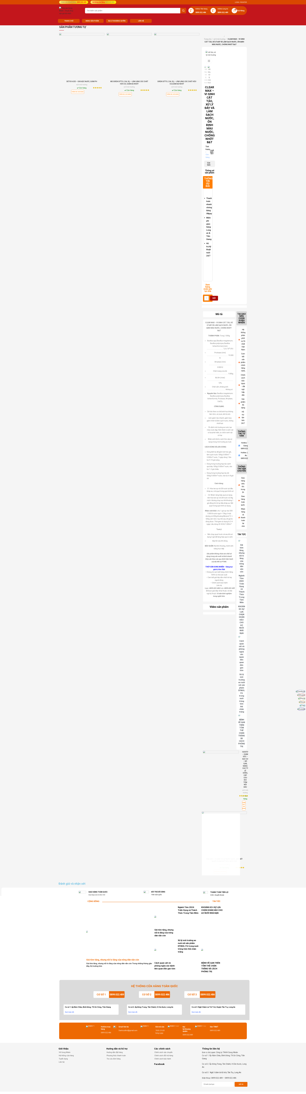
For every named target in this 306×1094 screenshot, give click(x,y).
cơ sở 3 (192, 994)
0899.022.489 (117, 994)
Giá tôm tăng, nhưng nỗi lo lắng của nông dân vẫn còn (241, 558)
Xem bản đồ (69, 1012)
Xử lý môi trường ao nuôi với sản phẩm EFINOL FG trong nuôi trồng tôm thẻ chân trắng (241, 693)
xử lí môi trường (81, 85)
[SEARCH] (183, 10)
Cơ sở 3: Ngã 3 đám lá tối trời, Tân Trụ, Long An (221, 1072)
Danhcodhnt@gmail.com (128, 1030)
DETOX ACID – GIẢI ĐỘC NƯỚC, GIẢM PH (81, 81)
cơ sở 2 (146, 994)
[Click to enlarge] (209, 61)
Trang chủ (207, 39)
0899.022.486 (162, 994)
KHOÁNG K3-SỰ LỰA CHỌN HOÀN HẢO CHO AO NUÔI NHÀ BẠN (242, 619)
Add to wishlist (103, 42)
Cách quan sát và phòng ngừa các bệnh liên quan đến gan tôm (164, 966)
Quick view (103, 37)
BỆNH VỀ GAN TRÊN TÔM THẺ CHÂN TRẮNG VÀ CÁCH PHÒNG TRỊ (241, 733)
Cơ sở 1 (101, 994)
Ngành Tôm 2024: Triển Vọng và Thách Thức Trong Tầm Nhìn (241, 589)
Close (236, 816)
